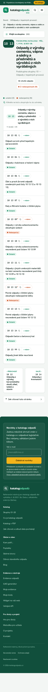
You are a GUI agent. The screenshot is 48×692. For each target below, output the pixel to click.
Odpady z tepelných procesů (23, 20)
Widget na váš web (11, 600)
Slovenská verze (9, 653)
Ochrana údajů (23, 653)
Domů (5, 20)
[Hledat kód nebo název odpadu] (35, 10)
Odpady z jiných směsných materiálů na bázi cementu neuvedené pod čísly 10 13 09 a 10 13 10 (23, 271)
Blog (5, 564)
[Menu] (42, 10)
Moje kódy (8, 595)
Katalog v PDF (9, 523)
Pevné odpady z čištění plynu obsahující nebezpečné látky (19, 294)
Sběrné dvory (9, 553)
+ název (26, 135)
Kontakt (6, 636)
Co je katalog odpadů (13, 518)
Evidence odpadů (11, 578)
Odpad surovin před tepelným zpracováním (19, 142)
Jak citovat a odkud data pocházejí (18, 529)
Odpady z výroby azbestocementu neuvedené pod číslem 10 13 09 (21, 248)
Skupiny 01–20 (9, 512)
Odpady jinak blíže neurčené (19, 355)
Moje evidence (9, 589)
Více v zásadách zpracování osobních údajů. (24, 474)
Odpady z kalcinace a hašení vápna (22, 162)
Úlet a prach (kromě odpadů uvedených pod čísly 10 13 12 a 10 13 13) (23, 184)
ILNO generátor (10, 584)
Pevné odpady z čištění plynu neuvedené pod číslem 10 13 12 (20, 316)
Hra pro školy (9, 619)
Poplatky (7, 548)
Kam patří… (8, 542)
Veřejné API (8, 606)
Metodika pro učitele (12, 625)
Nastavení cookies (10, 659)
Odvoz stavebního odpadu (15, 559)
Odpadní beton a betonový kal (19, 336)
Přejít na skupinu (19, 34)
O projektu (8, 630)
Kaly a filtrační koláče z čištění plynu (23, 206)
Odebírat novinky (24, 460)
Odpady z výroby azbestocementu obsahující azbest (21, 226)
